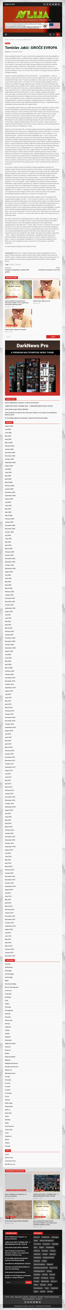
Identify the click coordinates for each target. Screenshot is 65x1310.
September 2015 (10, 846)
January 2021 (9, 635)
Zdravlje (7, 1146)
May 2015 (8, 860)
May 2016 (8, 820)
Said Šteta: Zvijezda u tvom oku (49, 269)
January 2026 (9, 449)
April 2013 (8, 942)
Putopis (7, 1100)
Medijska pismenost (11, 1063)
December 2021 (10, 598)
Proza (7, 1096)
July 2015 (8, 853)
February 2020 (9, 671)
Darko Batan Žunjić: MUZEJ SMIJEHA (16, 409)
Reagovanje (9, 1106)
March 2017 (8, 787)
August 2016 (9, 810)
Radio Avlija (8, 1103)
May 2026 (8, 436)
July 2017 (8, 774)
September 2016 (10, 807)
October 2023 (9, 532)
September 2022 (10, 568)
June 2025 (8, 472)
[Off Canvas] (6, 34)
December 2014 (10, 876)
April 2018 (8, 744)
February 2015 (9, 870)
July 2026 (8, 429)
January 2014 (9, 913)
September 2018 (10, 727)
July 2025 (8, 469)
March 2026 (8, 442)
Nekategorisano (10, 1073)
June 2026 (8, 433)
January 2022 (9, 595)
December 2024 (10, 492)
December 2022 (10, 558)
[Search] (53, 34)
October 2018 (9, 724)
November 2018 (10, 721)
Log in (7, 1154)
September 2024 (10, 495)
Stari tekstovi (9, 1126)
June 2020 (8, 658)
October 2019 (9, 684)
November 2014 (10, 880)
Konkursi (8, 1050)
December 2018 (10, 717)
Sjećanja (7, 1119)
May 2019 (8, 701)
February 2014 (9, 909)
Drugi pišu (8, 994)
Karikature (8, 1040)
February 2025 (9, 486)
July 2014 (8, 893)
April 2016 (8, 823)
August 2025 (9, 466)
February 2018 (9, 750)
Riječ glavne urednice (21, 1297)
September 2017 (10, 767)
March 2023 (8, 548)
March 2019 (8, 707)
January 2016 (9, 833)
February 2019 (9, 711)
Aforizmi (8, 964)
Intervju (7, 1023)
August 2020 (9, 651)
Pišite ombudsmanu (28, 1299)
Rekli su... (54, 1281)
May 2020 (8, 661)
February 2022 (9, 591)
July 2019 (8, 694)
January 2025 (9, 489)
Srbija (7, 1123)
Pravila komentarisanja (51, 1297)
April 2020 (8, 664)
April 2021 (8, 625)
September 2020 (10, 648)
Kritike (7, 1053)
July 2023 (8, 535)
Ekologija (8, 997)
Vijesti (7, 1139)
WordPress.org (10, 1164)
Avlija (12, 1297)
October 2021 (9, 605)
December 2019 (10, 678)
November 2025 (10, 456)
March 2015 (8, 866)
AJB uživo (58, 35)
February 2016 (9, 830)
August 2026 (9, 426)
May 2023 (8, 542)
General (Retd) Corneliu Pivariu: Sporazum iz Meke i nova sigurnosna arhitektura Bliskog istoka (18, 289)
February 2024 (9, 519)
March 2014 (8, 906)
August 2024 (9, 499)
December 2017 (10, 757)
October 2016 (9, 803)
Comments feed (10, 1161)
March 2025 (8, 482)
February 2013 (9, 949)
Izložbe (7, 1033)
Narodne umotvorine (11, 1067)
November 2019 (10, 681)
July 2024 (8, 502)
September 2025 (10, 462)
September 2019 (10, 687)
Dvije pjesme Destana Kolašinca (15, 1272)
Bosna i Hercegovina (11, 987)
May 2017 (8, 780)
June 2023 (8, 538)
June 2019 (8, 697)
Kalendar (8, 1037)
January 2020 (9, 674)
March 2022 (8, 588)
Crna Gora (8, 990)
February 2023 (9, 552)
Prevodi (7, 1086)
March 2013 (8, 946)
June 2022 (8, 578)
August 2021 (9, 611)
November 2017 (10, 760)
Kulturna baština (10, 1057)
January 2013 (9, 952)
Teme (7, 1133)
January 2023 (9, 555)
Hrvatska (8, 1017)
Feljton (7, 1004)
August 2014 (9, 889)
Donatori (39, 1299)
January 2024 (9, 522)
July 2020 (8, 654)
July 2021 (8, 615)
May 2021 (8, 621)
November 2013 (10, 919)
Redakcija (7, 51)
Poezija (7, 1076)
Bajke (7, 980)
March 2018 (8, 747)
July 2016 (8, 813)
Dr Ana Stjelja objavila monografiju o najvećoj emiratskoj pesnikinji (26, 418)
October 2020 (9, 644)
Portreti (7, 1083)
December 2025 (10, 452)
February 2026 (9, 446)
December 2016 (10, 797)
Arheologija (8, 977)
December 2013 (10, 916)
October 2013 (9, 923)
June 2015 (8, 856)
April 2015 (8, 863)
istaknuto (12, 264)
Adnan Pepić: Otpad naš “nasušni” (18, 318)
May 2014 (8, 899)
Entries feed (9, 1157)
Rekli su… (8, 1110)
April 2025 (8, 479)
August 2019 (9, 691)
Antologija (8, 970)
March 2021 (8, 628)
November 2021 (10, 601)
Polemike (8, 1080)
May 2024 (8, 509)
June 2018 (8, 737)
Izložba (7, 1030)
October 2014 (9, 883)
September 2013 (10, 926)
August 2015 (9, 850)
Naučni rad (8, 1070)
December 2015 (10, 837)
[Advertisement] (32, 25)
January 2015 (9, 873)
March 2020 (8, 668)
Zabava (7, 1143)
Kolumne (8, 43)
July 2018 (8, 734)
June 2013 (8, 936)
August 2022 (9, 572)
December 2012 (10, 956)
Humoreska (8, 1020)
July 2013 (8, 933)
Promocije (8, 1093)
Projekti (7, 1090)
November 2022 (10, 562)
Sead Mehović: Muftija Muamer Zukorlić (17, 1263)
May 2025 (8, 476)
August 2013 (9, 929)
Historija (7, 1014)
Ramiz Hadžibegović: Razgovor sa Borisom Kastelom (22, 403)
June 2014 (8, 896)
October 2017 (9, 764)
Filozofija (8, 1007)
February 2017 (9, 790)
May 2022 (8, 582)
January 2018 (9, 754)
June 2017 (8, 777)
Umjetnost (8, 1136)
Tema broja (8, 1129)
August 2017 (9, 770)
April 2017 (8, 784)
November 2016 (10, 800)
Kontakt (40, 1297)
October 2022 (9, 565)
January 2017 (9, 793)
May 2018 (8, 740)
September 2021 (10, 608)
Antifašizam (9, 967)
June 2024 (8, 505)
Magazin (7, 1060)
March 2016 (8, 827)
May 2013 (8, 939)
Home (7, 1297)
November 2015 (10, 840)
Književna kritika (10, 1043)
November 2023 (10, 529)
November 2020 (10, 641)
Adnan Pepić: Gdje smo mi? (46, 289)
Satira (7, 1116)
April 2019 (8, 704)
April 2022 (8, 585)
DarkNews (38, 1306)
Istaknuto (9, 297)
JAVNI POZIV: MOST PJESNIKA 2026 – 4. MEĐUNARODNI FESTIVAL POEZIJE (29, 406)
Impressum (33, 1297)
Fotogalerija (9, 1010)
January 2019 (9, 714)
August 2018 (9, 731)
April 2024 (8, 512)
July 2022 (8, 575)
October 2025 (9, 459)
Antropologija (9, 974)
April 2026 (8, 439)
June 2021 (8, 618)
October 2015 (9, 843)
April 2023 (8, 545)
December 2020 (10, 638)
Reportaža (8, 1113)
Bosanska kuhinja (10, 984)
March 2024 (8, 515)
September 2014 (10, 886)
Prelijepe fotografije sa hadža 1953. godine (17, 270)
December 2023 (10, 525)
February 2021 (9, 631)
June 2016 (8, 817)
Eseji (6, 1000)
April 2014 (8, 903)
